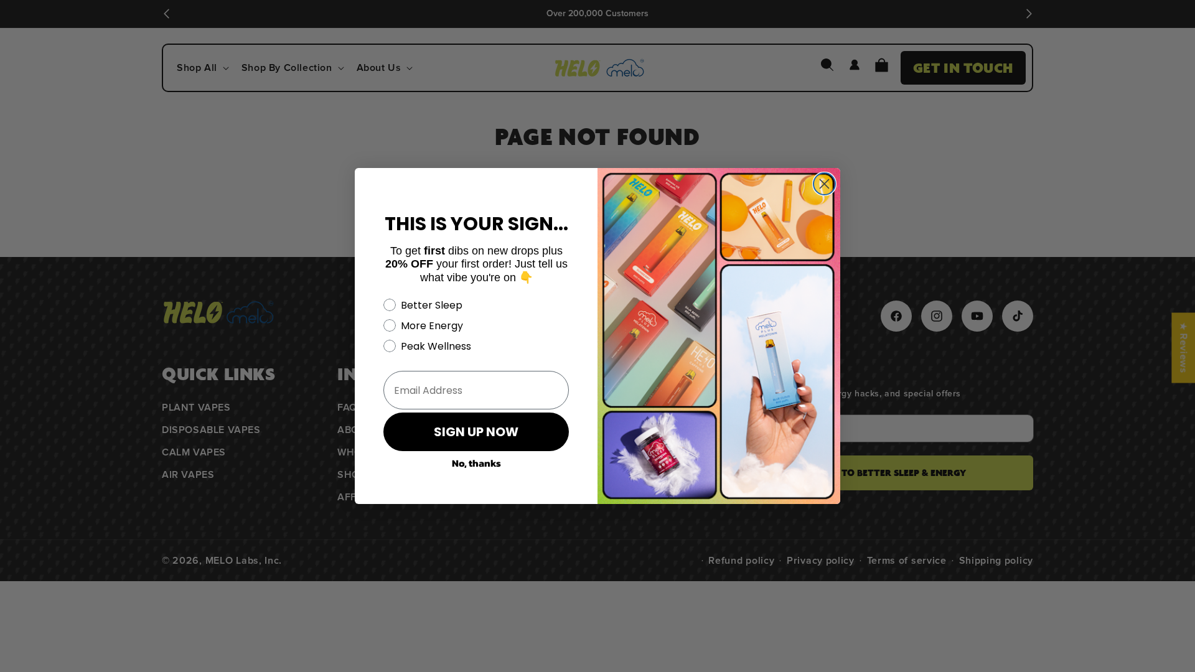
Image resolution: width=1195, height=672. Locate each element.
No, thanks (476, 462)
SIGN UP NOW (476, 432)
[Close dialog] (824, 184)
